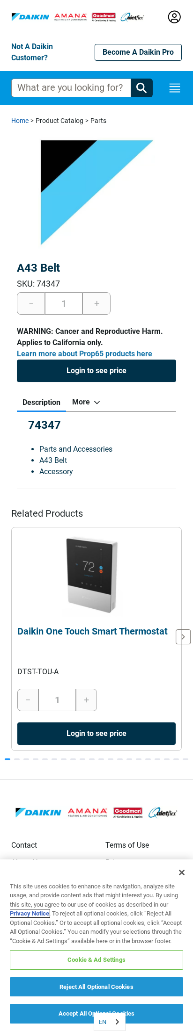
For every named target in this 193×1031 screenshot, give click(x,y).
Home (20, 120)
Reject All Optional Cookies (96, 986)
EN (102, 1021)
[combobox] (110, 1022)
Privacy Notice (29, 913)
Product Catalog (59, 120)
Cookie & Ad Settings (96, 959)
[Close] (181, 872)
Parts (98, 120)
